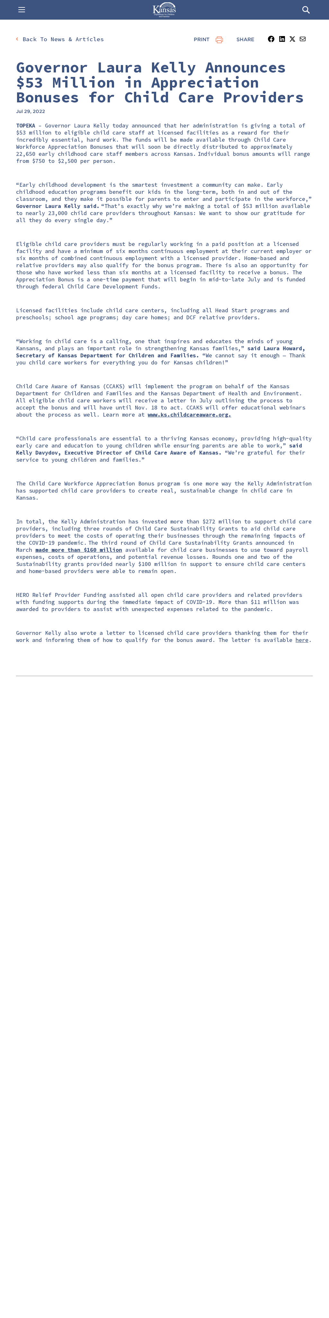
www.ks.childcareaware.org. (189, 414)
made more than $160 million (78, 549)
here (302, 640)
